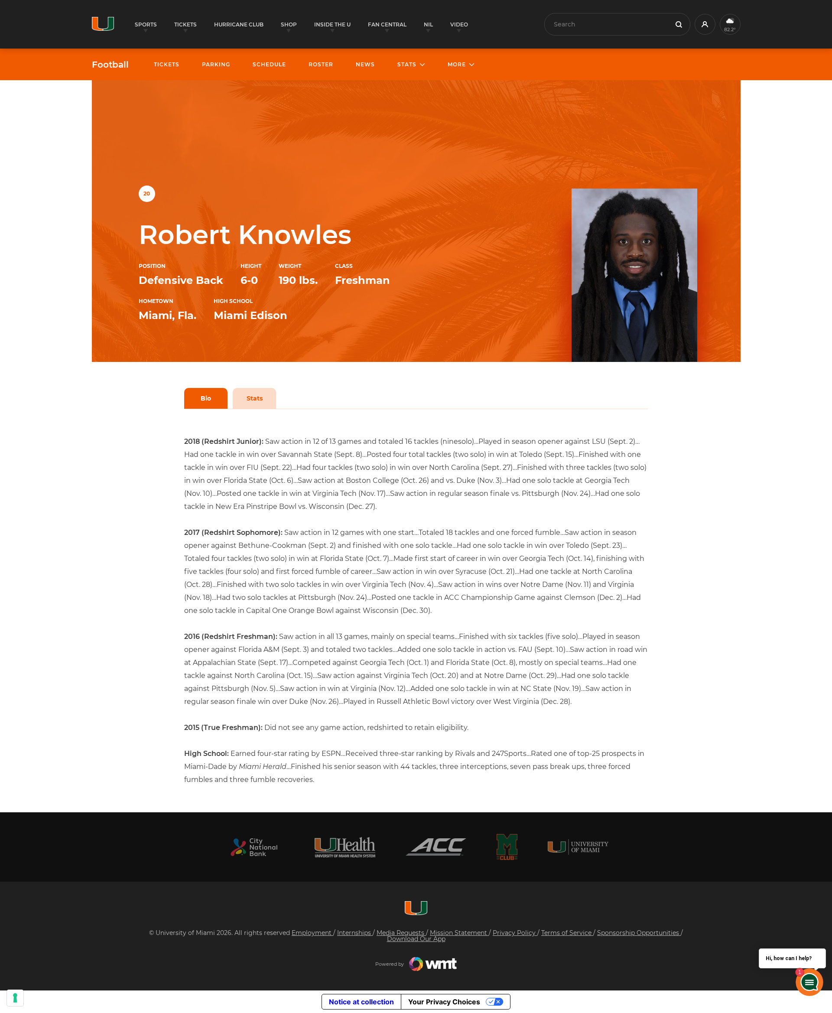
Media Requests (401, 933)
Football (110, 64)
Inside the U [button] (332, 24)
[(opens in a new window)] (254, 847)
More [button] (457, 64)
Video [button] (459, 24)
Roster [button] (321, 64)
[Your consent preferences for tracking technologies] (15, 998)
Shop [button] (289, 24)
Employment (312, 933)
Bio (206, 398)
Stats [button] (406, 64)
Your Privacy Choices (444, 1001)
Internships (355, 933)
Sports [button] (146, 24)
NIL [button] (428, 24)
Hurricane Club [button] (238, 24)
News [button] (365, 64)
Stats (255, 398)
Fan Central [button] (387, 24)
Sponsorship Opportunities (639, 933)
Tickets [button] (185, 24)
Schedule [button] (269, 64)
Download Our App (416, 939)
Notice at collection (361, 1001)
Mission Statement (459, 933)
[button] (705, 24)
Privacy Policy (515, 933)
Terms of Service (567, 933)
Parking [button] (216, 64)
